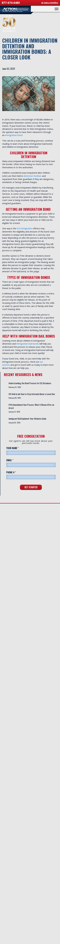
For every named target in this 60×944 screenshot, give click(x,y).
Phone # (15, 472)
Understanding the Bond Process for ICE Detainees (30, 383)
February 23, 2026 (15, 387)
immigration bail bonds (27, 343)
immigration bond (13, 135)
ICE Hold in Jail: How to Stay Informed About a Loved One (32, 394)
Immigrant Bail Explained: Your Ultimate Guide (27, 418)
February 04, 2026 (15, 398)
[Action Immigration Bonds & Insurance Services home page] (15, 10)
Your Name (17, 448)
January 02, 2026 (14, 422)
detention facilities (33, 176)
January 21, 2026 (14, 412)
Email (14, 460)
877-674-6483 (11, 3)
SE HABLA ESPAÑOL (49, 3)
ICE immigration (24, 228)
